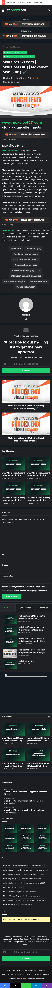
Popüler (7, 608)
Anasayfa (8, 47)
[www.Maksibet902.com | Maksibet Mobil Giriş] (9, 848)
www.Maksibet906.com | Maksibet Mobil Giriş (24, 3)
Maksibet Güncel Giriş (17, 978)
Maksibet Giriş (26, 31)
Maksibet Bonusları (42, 974)
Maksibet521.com (26, 287)
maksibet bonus (37, 866)
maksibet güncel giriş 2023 (26, 270)
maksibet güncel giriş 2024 (35, 883)
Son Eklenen (25, 608)
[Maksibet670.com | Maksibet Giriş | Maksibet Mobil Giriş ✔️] (10, 630)
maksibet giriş (34, 248)
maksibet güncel (42, 870)
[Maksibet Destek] (10, 664)
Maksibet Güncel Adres (24, 974)
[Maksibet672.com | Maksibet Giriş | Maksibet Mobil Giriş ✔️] (10, 642)
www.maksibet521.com (22, 122)
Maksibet (26, 19)
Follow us (4, 911)
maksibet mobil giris (15, 281)
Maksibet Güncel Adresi (26, 259)
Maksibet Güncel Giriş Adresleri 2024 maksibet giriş (21, 896)
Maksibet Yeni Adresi (36, 978)
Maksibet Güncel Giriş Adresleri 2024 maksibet (19, 892)
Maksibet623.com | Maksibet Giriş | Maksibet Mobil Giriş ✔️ (31, 651)
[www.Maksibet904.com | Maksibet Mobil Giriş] (38, 754)
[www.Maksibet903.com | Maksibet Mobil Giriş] (42, 838)
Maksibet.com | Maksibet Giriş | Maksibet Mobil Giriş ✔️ (32, 617)
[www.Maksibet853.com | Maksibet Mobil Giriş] (42, 848)
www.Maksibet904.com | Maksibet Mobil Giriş (38, 764)
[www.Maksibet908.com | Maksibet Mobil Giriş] (13, 463)
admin (8, 78)
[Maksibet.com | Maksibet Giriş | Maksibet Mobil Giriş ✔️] (10, 619)
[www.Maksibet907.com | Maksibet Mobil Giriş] (38, 463)
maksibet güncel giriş (26, 265)
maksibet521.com (10, 150)
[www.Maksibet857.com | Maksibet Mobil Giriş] (26, 848)
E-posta (6, 565)
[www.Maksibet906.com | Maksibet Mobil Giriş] (13, 488)
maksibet (16, 248)
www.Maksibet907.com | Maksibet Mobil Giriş (38, 474)
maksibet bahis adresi (21, 866)
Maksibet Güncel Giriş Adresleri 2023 (18, 57)
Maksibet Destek (26, 661)
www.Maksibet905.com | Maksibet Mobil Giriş (38, 499)
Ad (4, 554)
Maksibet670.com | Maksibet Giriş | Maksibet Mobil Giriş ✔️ (31, 628)
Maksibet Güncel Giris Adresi (26, 276)
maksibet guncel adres (26, 254)
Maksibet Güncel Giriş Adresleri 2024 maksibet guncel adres (24, 900)
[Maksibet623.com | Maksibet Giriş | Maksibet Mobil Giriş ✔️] (10, 653)
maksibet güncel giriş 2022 (31, 879)
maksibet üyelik (39, 281)
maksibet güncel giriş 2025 (12, 887)
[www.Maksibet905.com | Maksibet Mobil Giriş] (38, 488)
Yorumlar (44, 608)
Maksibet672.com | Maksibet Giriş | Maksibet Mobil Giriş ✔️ (31, 639)
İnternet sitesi (7, 576)
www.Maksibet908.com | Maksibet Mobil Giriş (13, 474)
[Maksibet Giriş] (16, 10)
